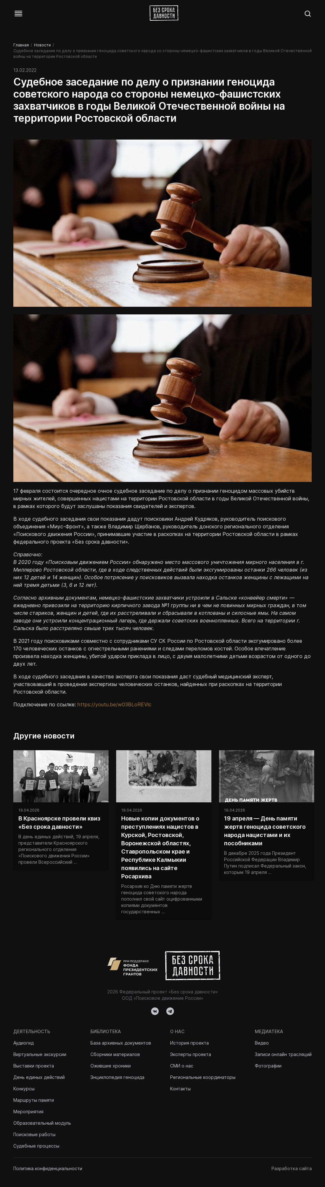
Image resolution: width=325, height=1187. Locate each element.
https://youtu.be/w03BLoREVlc (114, 704)
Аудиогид (23, 1043)
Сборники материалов (115, 1054)
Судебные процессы (36, 1146)
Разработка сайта (291, 1168)
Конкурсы (24, 1088)
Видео (262, 1043)
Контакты (180, 1088)
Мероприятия (28, 1111)
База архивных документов (120, 1043)
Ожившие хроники (110, 1065)
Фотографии (268, 1065)
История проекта (189, 1043)
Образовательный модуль (42, 1123)
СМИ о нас (181, 1065)
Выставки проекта (33, 1065)
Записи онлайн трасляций (283, 1054)
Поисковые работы (34, 1134)
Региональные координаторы (202, 1077)
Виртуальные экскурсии (39, 1054)
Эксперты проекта (190, 1054)
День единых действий (39, 1077)
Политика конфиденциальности (47, 1168)
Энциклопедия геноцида (117, 1077)
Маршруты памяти (33, 1100)
